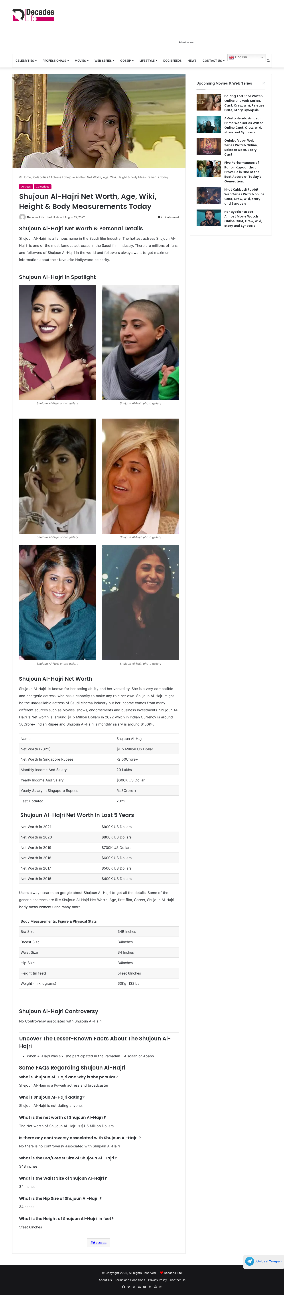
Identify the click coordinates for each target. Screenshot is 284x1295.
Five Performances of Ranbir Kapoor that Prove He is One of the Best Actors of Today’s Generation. (242, 172)
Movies (80, 60)
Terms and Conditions (130, 1280)
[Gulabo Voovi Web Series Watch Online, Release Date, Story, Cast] (209, 146)
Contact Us (212, 60)
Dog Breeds (172, 60)
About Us (105, 1280)
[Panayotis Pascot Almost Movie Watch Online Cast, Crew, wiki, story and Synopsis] (209, 218)
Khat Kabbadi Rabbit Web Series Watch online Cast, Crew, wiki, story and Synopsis (244, 196)
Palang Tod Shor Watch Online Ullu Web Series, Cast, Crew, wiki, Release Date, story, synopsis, (244, 103)
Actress (56, 177)
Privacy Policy (157, 1280)
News (192, 60)
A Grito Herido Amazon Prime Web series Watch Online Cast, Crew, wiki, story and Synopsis (244, 125)
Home (26, 177)
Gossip (125, 60)
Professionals (54, 60)
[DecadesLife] (33, 15)
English (240, 57)
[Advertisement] (186, 28)
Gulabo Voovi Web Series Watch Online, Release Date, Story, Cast (241, 147)
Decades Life (35, 217)
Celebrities (25, 60)
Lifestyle (147, 60)
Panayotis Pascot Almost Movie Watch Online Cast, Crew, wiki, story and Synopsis (243, 219)
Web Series (103, 60)
